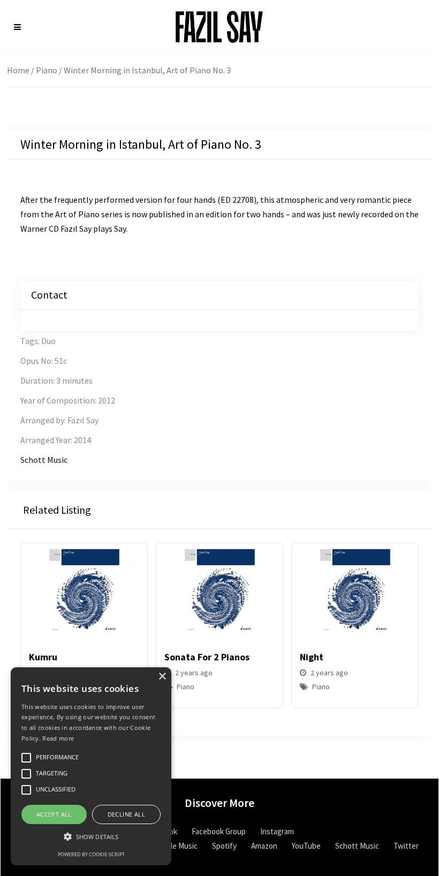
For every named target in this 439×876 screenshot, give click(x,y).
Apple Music (178, 846)
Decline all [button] (126, 814)
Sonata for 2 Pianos (206, 657)
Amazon (264, 846)
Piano (46, 70)
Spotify (224, 846)
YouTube (306, 846)
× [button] (162, 677)
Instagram (277, 831)
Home (18, 70)
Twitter (406, 846)
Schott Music (43, 459)
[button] (406, 632)
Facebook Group (219, 831)
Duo (48, 341)
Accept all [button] (54, 814)
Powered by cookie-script (91, 854)
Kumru (43, 657)
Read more (58, 738)
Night (311, 657)
